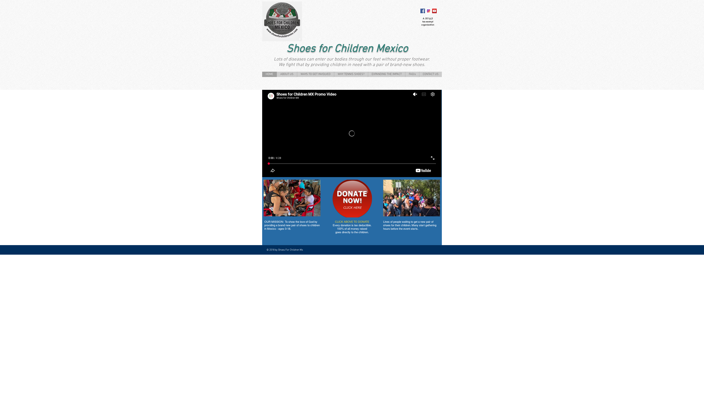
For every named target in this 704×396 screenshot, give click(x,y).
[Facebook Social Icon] (422, 11)
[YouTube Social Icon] (434, 11)
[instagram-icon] (428, 11)
